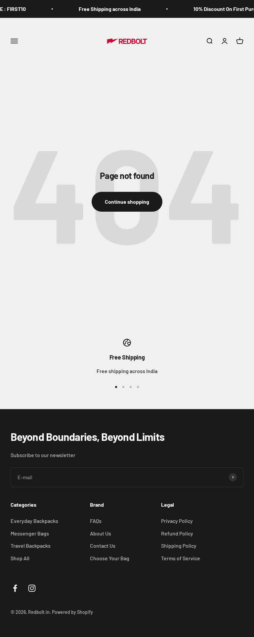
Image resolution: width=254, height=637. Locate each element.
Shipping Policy (178, 545)
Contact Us (102, 545)
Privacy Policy (177, 521)
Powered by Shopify (72, 612)
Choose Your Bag (109, 558)
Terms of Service (180, 558)
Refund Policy (177, 533)
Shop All (20, 558)
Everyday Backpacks (34, 521)
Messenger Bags (30, 533)
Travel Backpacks (31, 545)
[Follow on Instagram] (31, 588)
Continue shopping (127, 201)
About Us (100, 533)
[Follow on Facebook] (15, 588)
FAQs (96, 521)
